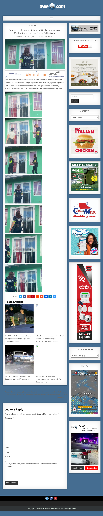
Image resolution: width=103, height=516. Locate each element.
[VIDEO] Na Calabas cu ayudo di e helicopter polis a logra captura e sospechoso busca (18, 338)
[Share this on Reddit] (37, 296)
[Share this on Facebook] (24, 296)
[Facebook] (51, 498)
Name (7, 447)
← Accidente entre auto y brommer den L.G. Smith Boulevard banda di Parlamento (35, 392)
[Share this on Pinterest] (33, 296)
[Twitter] (47, 498)
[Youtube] (55, 498)
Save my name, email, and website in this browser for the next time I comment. (31, 464)
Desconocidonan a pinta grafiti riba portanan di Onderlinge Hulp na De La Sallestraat (34, 31)
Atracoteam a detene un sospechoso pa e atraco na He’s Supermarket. (48, 379)
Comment (9, 418)
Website (8, 457)
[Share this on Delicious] (54, 296)
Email (7, 452)
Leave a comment (46, 37)
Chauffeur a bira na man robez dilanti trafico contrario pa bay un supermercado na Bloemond (50, 338)
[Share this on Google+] (29, 296)
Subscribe (93, 468)
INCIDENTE (35, 25)
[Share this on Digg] (46, 296)
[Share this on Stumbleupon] (41, 296)
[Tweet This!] (20, 296)
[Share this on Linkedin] (50, 296)
